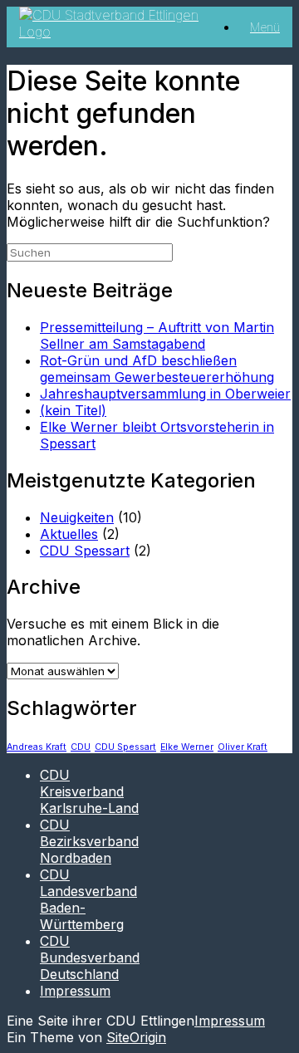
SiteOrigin (136, 1037)
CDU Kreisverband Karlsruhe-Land (89, 791)
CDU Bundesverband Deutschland (90, 957)
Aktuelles (69, 534)
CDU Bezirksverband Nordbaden (89, 841)
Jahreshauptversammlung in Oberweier (165, 393)
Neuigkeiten (77, 517)
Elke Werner (186, 747)
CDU (81, 747)
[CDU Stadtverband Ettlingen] (118, 31)
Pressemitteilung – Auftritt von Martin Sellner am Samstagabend (157, 335)
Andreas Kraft (36, 747)
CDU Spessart (85, 550)
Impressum (75, 990)
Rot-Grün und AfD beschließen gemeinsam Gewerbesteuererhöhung (157, 368)
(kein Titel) (73, 410)
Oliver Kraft (242, 747)
